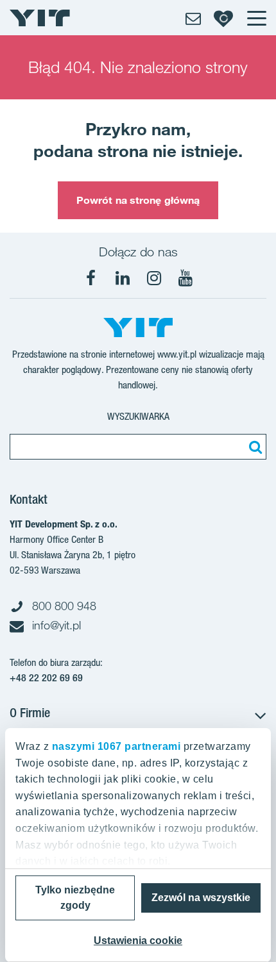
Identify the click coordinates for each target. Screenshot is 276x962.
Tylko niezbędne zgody (75, 897)
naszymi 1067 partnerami (116, 746)
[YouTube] (185, 278)
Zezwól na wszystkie (200, 897)
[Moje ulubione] (223, 18)
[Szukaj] (253, 447)
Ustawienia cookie (138, 940)
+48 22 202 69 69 (46, 678)
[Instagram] (154, 278)
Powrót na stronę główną (138, 200)
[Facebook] (91, 278)
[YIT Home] (40, 18)
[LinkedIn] (122, 278)
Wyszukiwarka (138, 416)
